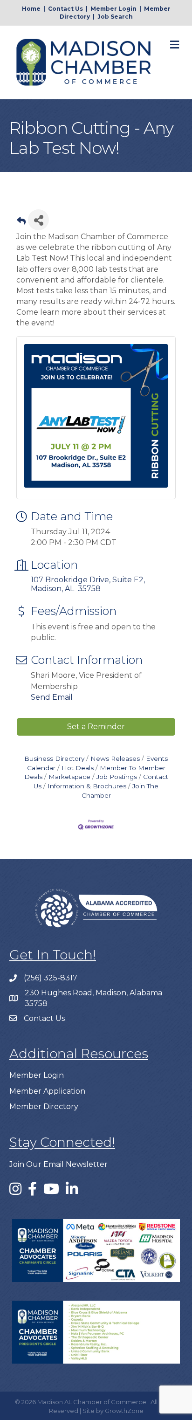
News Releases (115, 758)
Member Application (47, 1091)
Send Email (52, 697)
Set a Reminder (96, 726)
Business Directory (54, 758)
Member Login (113, 8)
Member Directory (43, 1106)
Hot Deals (78, 768)
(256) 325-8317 (50, 977)
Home (31, 8)
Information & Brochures (87, 786)
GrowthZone (124, 1410)
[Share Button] (38, 219)
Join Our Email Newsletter (58, 1164)
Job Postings (116, 776)
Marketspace (69, 776)
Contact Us (65, 8)
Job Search (115, 16)
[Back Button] (21, 222)
